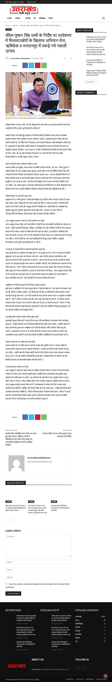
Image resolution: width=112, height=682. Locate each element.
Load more (90, 82)
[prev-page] (7, 519)
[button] (103, 18)
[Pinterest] (37, 65)
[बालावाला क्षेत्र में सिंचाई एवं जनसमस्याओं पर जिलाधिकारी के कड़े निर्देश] (61, 496)
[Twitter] (97, 2)
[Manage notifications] (105, 676)
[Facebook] (89, 2)
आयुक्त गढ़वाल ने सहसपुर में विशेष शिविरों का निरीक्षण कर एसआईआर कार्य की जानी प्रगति (96, 73)
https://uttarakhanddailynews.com (39, 462)
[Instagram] (93, 2)
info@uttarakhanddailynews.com (55, 669)
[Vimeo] (101, 2)
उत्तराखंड (15, 25)
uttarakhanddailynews (20, 58)
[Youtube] (105, 2)
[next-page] (11, 519)
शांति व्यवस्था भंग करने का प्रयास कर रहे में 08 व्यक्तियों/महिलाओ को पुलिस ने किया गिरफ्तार (15, 508)
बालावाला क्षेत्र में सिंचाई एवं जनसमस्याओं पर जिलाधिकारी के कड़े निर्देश (60, 508)
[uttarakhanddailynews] (7, 58)
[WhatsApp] (44, 65)
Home (7, 25)
